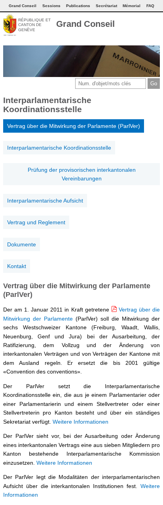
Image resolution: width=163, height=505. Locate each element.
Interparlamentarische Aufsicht (45, 200)
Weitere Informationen (80, 422)
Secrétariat (106, 6)
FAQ (150, 6)
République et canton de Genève (34, 25)
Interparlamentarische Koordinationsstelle (59, 148)
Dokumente (21, 244)
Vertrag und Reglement (36, 222)
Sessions (51, 6)
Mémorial (131, 6)
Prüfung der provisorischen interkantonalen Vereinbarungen (82, 174)
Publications (78, 6)
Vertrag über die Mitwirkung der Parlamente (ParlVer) (73, 126)
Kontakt (16, 266)
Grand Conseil (85, 24)
